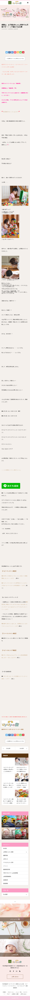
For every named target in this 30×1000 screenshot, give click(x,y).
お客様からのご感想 (8, 852)
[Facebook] (13, 971)
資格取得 (15, 29)
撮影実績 (5, 855)
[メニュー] (27, 2)
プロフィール (11, 992)
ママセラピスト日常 (8, 862)
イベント (5, 866)
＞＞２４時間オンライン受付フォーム (11, 470)
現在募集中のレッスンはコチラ (11, 111)
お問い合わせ (15, 976)
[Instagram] (10, 971)
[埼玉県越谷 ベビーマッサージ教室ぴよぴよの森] (15, 961)
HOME (4, 992)
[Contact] (16, 971)
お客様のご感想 (15, 994)
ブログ (8, 994)
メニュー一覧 (18, 992)
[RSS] (20, 971)
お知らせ (5, 859)
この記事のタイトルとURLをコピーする (15, 58)
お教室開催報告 (7, 876)
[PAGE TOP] (15, 902)
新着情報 (10, 29)
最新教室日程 (6, 869)
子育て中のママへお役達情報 (10, 873)
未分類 (5, 848)
